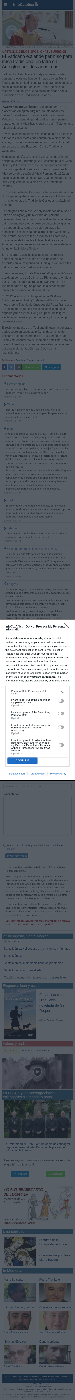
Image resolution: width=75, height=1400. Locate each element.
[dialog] (37, 700)
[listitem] (37, 692)
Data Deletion (17, 773)
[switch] (61, 701)
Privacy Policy (58, 773)
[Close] (67, 626)
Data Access (37, 773)
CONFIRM (22, 760)
